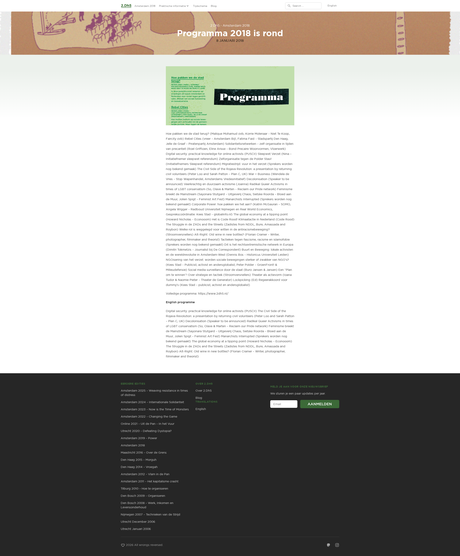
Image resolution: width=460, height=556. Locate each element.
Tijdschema (200, 6)
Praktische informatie (172, 6)
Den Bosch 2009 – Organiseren (143, 495)
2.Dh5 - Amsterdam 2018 (230, 25)
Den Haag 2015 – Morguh (139, 459)
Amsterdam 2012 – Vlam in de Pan (145, 474)
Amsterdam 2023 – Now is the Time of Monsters (155, 409)
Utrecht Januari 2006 (136, 529)
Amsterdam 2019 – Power (139, 438)
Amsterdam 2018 (144, 6)
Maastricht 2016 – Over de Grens (144, 452)
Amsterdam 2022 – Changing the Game (149, 416)
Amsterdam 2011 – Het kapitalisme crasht (149, 481)
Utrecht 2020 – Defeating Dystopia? (146, 431)
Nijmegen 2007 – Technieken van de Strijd (150, 514)
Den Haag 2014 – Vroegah (139, 467)
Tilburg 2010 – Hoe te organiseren (144, 488)
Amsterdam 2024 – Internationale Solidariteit (152, 402)
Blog (214, 6)
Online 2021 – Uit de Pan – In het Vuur (147, 423)
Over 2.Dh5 (204, 390)
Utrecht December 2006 (138, 521)
